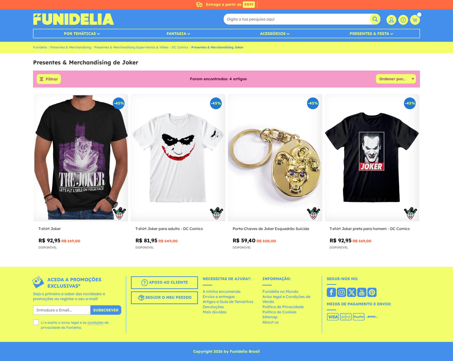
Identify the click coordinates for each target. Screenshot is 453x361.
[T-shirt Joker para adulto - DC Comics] (178, 158)
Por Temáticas (80, 33)
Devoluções (213, 306)
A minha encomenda (221, 291)
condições (96, 322)
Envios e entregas (219, 296)
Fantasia (176, 33)
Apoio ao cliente (168, 282)
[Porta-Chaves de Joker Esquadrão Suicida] (275, 158)
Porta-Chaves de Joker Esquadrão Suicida (271, 228)
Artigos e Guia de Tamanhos (228, 301)
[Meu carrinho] (415, 20)
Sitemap (269, 317)
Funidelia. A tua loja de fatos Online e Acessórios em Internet (73, 19)
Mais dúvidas (214, 312)
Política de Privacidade (283, 306)
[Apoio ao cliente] (403, 20)
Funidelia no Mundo (280, 291)
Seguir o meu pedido (168, 297)
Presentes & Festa (369, 33)
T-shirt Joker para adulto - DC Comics (169, 228)
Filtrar (52, 79)
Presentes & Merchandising (70, 47)
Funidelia (40, 47)
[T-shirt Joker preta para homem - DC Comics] (372, 158)
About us (270, 322)
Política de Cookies (279, 312)
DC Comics (180, 47)
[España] (331, 293)
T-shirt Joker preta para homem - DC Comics (370, 228)
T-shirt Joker (49, 228)
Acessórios (272, 33)
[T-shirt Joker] (81, 158)
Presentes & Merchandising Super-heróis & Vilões (131, 47)
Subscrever (105, 310)
